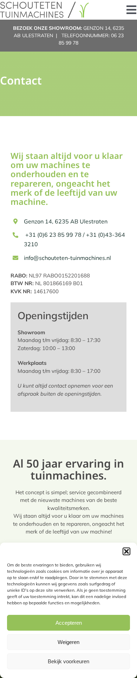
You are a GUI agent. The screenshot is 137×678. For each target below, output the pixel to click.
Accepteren (69, 623)
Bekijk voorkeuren (68, 661)
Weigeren (68, 642)
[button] (126, 551)
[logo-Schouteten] (45, 4)
